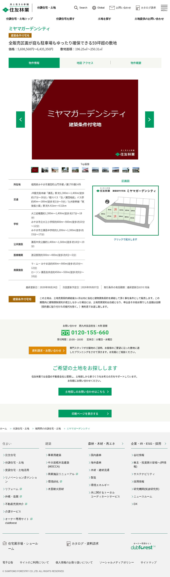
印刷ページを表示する (85, 414)
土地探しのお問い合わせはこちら (85, 392)
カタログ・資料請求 (85, 543)
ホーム (3, 428)
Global (100, 7)
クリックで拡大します (125, 239)
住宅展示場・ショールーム (23, 546)
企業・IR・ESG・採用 (146, 443)
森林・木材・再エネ (101, 443)
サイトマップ (149, 562)
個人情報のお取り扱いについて (74, 562)
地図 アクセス (85, 63)
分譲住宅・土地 (46, 7)
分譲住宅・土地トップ (19, 18)
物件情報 (34, 63)
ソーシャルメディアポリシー (116, 562)
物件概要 (136, 63)
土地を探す (104, 18)
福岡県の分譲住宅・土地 (48, 428)
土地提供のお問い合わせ (151, 18)
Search (83, 7)
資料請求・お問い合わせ (46, 350)
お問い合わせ (123, 7)
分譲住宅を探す (65, 18)
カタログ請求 (148, 7)
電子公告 (7, 562)
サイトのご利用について (34, 562)
